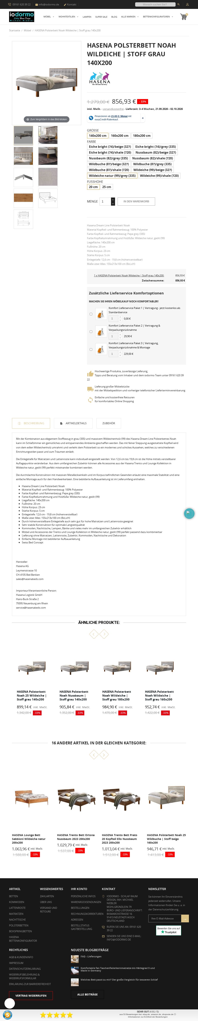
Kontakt (70, 4)
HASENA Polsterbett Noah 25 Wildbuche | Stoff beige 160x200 (121, 838)
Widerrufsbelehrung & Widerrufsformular (24, 976)
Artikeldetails (76, 423)
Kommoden (16, 902)
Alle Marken (128, 16)
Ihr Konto (79, 889)
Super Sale (101, 16)
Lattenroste (17, 908)
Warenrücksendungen (86, 902)
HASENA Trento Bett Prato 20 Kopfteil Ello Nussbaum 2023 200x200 (74, 838)
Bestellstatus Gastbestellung (81, 927)
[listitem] (32, 680)
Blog (114, 16)
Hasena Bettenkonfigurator (23, 938)
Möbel (47, 16)
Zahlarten (47, 896)
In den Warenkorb (136, 201)
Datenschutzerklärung (25, 969)
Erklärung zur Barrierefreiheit (30, 984)
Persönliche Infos (83, 896)
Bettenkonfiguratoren (156, 16)
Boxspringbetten (20, 931)
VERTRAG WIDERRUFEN (30, 995)
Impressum (16, 963)
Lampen (87, 16)
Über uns (46, 902)
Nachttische (17, 919)
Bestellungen (80, 908)
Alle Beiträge (87, 994)
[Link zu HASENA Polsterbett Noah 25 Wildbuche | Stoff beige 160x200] (121, 798)
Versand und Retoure (48, 909)
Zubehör (108, 423)
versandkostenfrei (113, 109)
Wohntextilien (67, 16)
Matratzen (16, 914)
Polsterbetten (18, 925)
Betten (13, 896)
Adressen (77, 919)
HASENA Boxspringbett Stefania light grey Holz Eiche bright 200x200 (166, 838)
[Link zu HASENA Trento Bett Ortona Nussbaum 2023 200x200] (31, 798)
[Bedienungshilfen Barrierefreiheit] (9, 1003)
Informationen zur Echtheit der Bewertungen (148, 1017)
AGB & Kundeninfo (21, 957)
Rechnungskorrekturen (87, 914)
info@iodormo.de (47, 4)
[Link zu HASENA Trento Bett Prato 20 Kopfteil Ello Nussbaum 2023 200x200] (76, 798)
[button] (94, 634)
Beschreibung (33, 423)
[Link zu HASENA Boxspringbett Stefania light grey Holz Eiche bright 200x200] (166, 798)
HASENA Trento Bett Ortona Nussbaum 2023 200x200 (31, 837)
